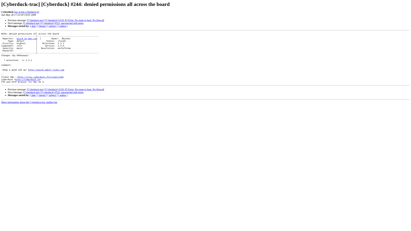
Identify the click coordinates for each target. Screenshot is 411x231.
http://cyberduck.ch (27, 79)
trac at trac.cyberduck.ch (26, 12)
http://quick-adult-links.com (46, 70)
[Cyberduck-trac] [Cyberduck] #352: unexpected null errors (53, 23)
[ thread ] (42, 26)
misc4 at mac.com (27, 38)
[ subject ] (52, 26)
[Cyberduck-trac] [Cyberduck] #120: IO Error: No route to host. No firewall (65, 20)
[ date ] (33, 26)
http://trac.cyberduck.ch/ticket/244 (40, 77)
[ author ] (62, 26)
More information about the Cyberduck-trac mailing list (29, 102)
